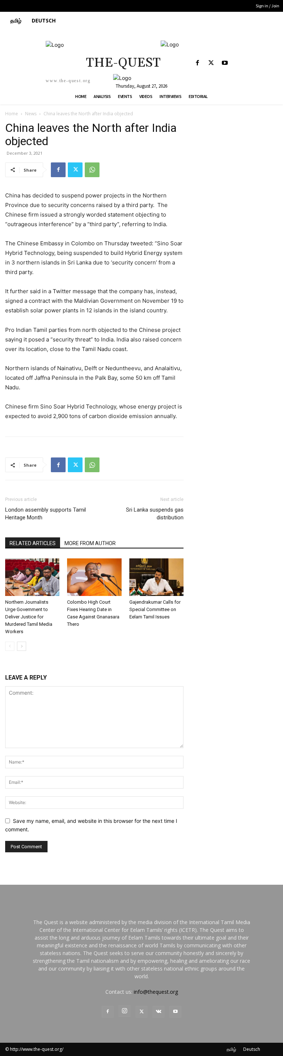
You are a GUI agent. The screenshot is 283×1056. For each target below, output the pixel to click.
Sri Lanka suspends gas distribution (155, 513)
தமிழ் (231, 1049)
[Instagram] (124, 1011)
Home (11, 113)
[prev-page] (9, 646)
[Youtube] (225, 63)
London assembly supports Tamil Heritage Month (45, 513)
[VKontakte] (158, 1012)
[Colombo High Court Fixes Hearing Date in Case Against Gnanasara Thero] (94, 577)
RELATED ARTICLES (33, 543)
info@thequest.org (156, 991)
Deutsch (251, 1049)
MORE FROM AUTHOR (90, 543)
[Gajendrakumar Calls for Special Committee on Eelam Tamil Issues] (156, 577)
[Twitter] (211, 63)
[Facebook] (197, 63)
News (30, 113)
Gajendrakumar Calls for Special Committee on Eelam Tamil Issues (155, 609)
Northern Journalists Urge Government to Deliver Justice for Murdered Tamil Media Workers (28, 616)
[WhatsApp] (92, 169)
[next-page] (21, 646)
